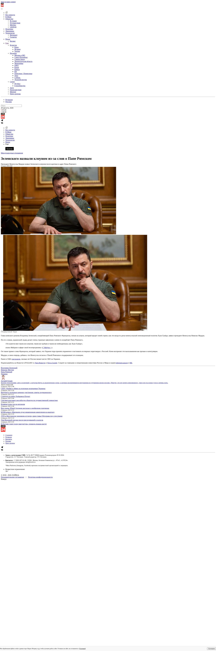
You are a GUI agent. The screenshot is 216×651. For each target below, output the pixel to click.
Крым (16, 67)
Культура (13, 45)
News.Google (52, 363)
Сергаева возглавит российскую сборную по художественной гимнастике (29, 400)
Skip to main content (8, 2)
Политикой (82, 648)
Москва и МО (19, 55)
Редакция (9, 100)
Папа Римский (6, 372)
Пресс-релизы (15, 94)
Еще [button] (7, 144)
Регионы (13, 53)
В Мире (8, 17)
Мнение (13, 92)
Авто (12, 88)
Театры (17, 51)
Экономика (9, 31)
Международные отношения (12, 153)
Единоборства (19, 86)
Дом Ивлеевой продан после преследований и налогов (22, 420)
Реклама (8, 102)
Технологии (10, 33)
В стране (13, 21)
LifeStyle (13, 27)
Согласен (211, 649)
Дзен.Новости (40, 363)
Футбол (17, 84)
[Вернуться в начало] (2, 6)
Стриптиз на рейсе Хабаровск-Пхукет (15, 396)
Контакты (8, 439)
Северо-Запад (19, 59)
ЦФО (16, 65)
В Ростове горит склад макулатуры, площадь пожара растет (24, 424)
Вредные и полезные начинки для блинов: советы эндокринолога (26, 392)
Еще (7, 43)
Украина (4, 374)
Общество (9, 19)
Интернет (13, 35)
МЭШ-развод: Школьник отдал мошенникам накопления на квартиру (28, 412)
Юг (15, 71)
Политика (9, 29)
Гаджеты (13, 37)
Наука (7, 39)
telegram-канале (122, 363)
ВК (131, 363)
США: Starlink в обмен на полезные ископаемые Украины (23, 388)
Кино (16, 47)
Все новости (10, 15)
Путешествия (15, 23)
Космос (13, 41)
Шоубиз (13, 25)
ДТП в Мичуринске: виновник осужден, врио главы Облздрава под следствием (31, 416)
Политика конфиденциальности (40, 477)
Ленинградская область (23, 61)
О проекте (8, 435)
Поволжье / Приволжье (23, 74)
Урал (16, 76)
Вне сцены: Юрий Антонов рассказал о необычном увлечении (25, 408)
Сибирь (17, 78)
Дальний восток (20, 80)
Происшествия (15, 90)
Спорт (12, 82)
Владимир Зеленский (9, 368)
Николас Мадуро (7, 370)
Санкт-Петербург (21, 57)
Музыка (17, 49)
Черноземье (18, 63)
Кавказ (17, 69)
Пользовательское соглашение (12, 477)
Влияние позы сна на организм (13, 404)
